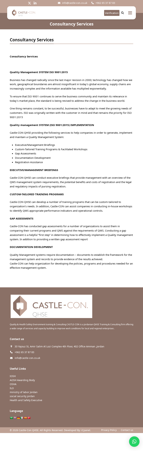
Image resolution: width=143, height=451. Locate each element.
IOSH (13, 376)
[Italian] (21, 417)
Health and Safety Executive (26, 400)
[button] (130, 12)
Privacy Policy (109, 430)
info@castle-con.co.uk (74, 3)
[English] (14, 417)
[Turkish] (28, 417)
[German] (18, 417)
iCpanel (85, 430)
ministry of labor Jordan (23, 392)
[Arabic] (11, 417)
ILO (12, 388)
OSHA (13, 384)
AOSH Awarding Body (22, 380)
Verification (112, 13)
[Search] (122, 13)
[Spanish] (25, 417)
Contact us (127, 430)
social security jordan (22, 396)
